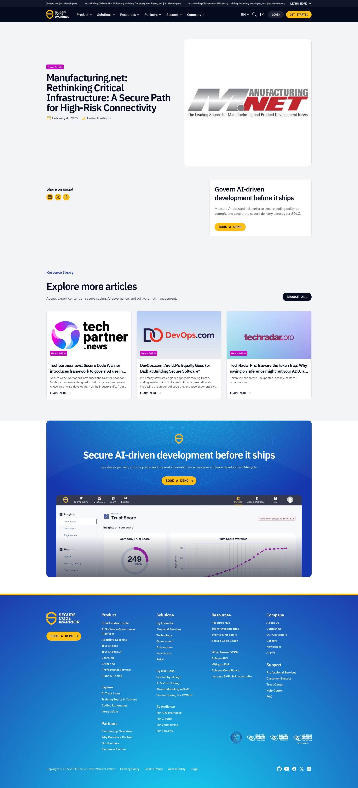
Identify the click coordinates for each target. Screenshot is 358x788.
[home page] (57, 14)
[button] (84, 14)
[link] (179, 3)
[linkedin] (309, 768)
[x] (301, 768)
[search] (254, 14)
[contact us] (262, 14)
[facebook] (279, 768)
